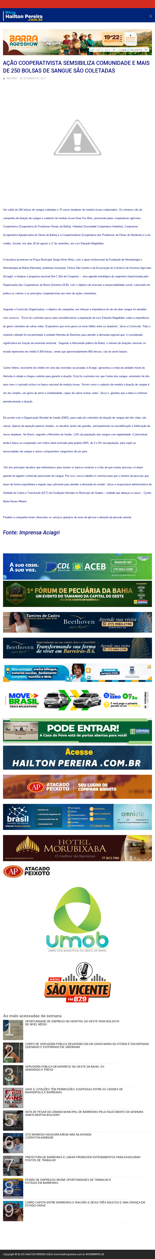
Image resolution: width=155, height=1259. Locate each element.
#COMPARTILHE (95, 1254)
